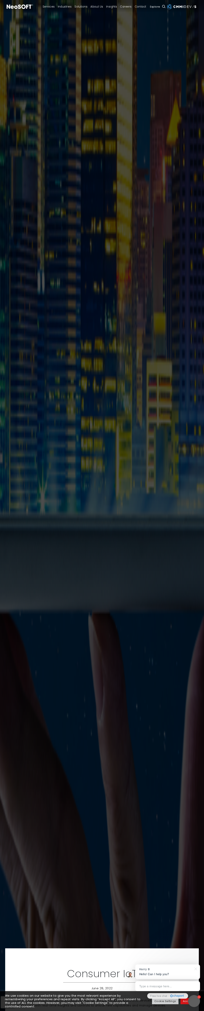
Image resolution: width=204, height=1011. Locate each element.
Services (49, 7)
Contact (140, 7)
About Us (96, 7)
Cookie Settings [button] (165, 1001)
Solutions (81, 7)
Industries (65, 7)
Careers (125, 7)
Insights (111, 7)
